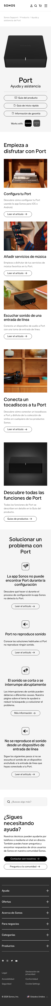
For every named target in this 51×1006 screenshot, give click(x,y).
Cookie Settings (33, 983)
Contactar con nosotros (23, 858)
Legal (4, 973)
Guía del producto (28, 97)
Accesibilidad (8, 979)
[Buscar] (35, 6)
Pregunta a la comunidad (23, 866)
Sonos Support (11, 17)
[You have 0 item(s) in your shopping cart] (40, 6)
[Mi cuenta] (31, 6)
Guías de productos (17, 518)
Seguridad (6, 983)
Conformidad (32, 979)
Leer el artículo (15, 214)
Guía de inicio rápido (28, 105)
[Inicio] (9, 5)
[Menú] (45, 6)
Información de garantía (27, 113)
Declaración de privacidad (32, 972)
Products (24, 17)
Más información (23, 713)
